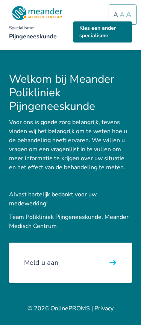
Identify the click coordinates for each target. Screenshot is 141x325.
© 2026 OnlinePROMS (58, 308)
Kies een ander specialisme (97, 31)
